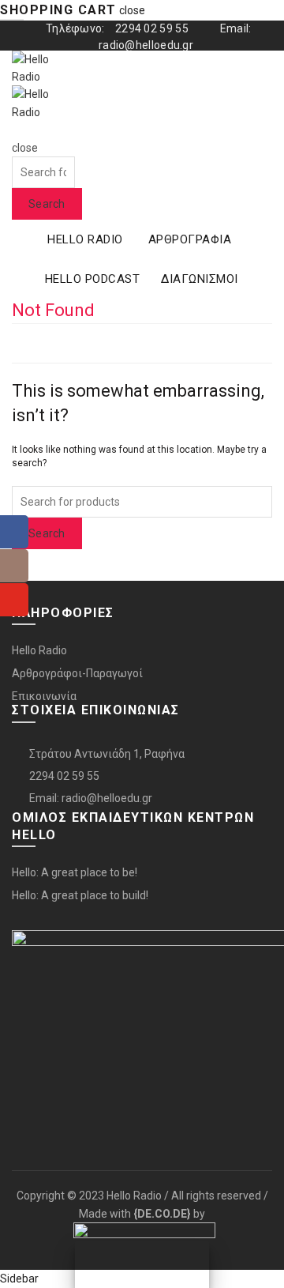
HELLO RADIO (85, 239)
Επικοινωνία (44, 696)
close (132, 10)
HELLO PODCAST (92, 279)
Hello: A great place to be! (74, 872)
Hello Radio (39, 650)
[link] (162, 1213)
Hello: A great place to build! (80, 895)
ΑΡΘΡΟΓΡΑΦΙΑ (190, 239)
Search (46, 204)
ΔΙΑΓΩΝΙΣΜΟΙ (199, 279)
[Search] (17, 129)
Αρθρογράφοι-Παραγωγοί (77, 673)
